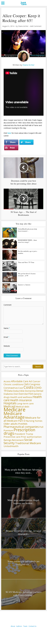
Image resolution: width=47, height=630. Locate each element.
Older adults (11, 423)
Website (7, 346)
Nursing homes (34, 420)
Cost (20, 387)
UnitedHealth (11, 446)
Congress (34, 384)
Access (7, 381)
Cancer (36, 381)
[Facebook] (11, 142)
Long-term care (25, 403)
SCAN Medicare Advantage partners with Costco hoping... (23, 593)
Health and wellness (21, 397)
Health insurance (21, 400)
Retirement (18, 440)
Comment (7, 305)
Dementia (30, 390)
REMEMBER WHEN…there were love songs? (27, 241)
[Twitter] (26, 142)
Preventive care (12, 436)
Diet (15, 393)
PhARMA (22, 423)
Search (38, 367)
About (13, 626)
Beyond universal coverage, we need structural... (23, 532)
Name (7, 328)
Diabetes (8, 393)
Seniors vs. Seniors (24, 285)
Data (9, 390)
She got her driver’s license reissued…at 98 (27, 274)
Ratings (7, 440)
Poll (41, 426)
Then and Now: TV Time (26, 262)
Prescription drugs (19, 431)
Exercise (23, 393)
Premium (8, 430)
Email (6, 337)
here (9, 133)
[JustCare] (23, 6)
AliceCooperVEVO (37, 55)
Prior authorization (31, 436)
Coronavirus (11, 387)
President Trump (23, 433)
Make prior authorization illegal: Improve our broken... (23, 501)
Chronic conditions (13, 384)
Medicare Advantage (14, 415)
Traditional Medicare (28, 443)
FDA (30, 393)
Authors (19, 626)
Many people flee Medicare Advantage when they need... (23, 471)
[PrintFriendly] (11, 148)
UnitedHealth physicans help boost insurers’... (27, 230)
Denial (39, 390)
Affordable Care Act (21, 381)
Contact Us (32, 626)
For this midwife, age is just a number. (27, 252)
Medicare (14, 409)
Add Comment (35, 26)
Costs (28, 387)
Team (25, 626)
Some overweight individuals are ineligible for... (24, 563)
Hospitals (10, 403)
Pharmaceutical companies (21, 427)
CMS (26, 384)
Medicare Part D (16, 420)
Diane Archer (23, 26)
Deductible (18, 390)
